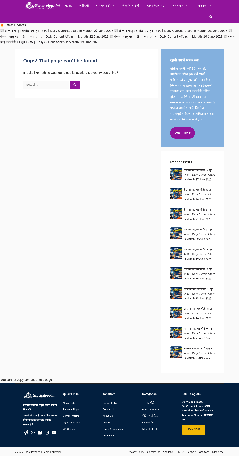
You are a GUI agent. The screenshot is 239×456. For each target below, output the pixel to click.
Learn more (182, 133)
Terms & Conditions (113, 429)
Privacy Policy (110, 403)
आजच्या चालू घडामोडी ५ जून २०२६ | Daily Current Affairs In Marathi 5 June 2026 (199, 353)
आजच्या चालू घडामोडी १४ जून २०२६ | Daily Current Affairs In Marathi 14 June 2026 (199, 313)
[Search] (75, 85)
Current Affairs (71, 416)
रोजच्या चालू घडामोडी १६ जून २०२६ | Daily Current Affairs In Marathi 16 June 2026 (199, 274)
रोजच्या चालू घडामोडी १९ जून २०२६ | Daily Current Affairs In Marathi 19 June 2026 (199, 254)
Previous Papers (72, 409)
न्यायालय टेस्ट (148, 422)
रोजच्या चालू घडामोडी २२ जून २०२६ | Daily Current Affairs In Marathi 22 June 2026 (199, 214)
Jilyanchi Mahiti (71, 422)
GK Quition (69, 429)
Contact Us (109, 409)
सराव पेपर (178, 5)
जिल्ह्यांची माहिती (130, 5)
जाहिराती (84, 5)
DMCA (106, 422)
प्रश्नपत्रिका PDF (156, 5)
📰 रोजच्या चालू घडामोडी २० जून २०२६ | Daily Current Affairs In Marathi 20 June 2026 (166, 37)
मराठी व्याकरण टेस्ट (151, 409)
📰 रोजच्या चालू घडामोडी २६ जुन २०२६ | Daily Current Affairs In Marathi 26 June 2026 (171, 31)
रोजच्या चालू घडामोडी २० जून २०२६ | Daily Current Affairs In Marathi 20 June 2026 (199, 234)
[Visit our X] (26, 432)
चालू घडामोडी (103, 5)
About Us (108, 416)
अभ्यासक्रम (201, 5)
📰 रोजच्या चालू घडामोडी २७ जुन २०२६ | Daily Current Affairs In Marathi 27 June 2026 (57, 31)
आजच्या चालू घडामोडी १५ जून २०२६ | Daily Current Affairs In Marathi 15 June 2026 (199, 294)
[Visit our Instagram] (47, 432)
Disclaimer (108, 435)
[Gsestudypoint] (41, 5)
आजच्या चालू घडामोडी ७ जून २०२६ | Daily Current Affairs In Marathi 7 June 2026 (199, 333)
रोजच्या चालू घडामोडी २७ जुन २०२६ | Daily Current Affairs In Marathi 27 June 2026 (199, 175)
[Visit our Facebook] (40, 432)
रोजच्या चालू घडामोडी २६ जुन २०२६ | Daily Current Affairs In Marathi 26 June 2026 (199, 194)
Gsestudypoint (31, 452)
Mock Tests (69, 403)
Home (68, 5)
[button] (211, 17)
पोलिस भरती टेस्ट (150, 416)
